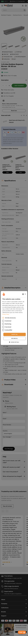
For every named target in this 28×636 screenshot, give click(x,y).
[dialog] (14, 318)
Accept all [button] (15, 334)
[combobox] (23, 294)
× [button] (25, 294)
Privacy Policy (5, 314)
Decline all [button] (14, 338)
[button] (14, 342)
